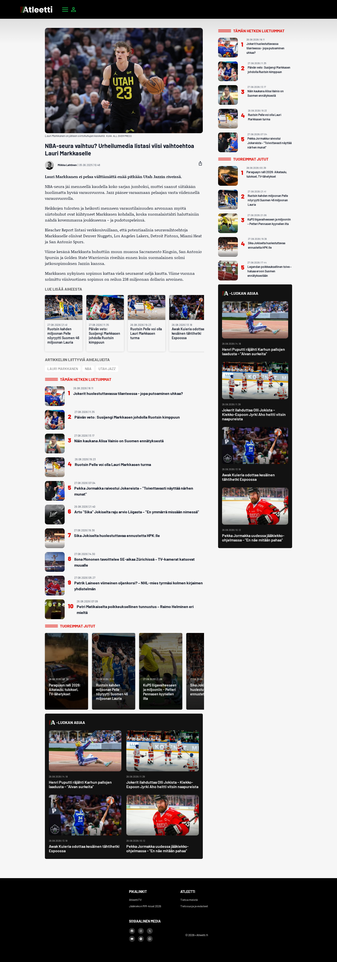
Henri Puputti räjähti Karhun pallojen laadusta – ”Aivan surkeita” (80, 784)
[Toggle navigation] (65, 9)
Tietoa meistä (189, 899)
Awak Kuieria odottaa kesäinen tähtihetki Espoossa (188, 333)
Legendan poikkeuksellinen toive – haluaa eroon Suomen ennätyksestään (269, 271)
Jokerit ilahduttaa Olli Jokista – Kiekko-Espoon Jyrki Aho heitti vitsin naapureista (162, 784)
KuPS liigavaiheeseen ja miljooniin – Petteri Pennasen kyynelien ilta (269, 221)
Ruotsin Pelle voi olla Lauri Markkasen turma (146, 333)
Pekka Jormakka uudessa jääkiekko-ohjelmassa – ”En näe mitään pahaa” (157, 848)
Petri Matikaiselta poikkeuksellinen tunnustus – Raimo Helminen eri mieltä (135, 609)
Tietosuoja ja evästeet (194, 906)
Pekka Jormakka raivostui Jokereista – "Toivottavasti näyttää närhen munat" (133, 491)
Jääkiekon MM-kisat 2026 (145, 906)
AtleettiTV (135, 899)
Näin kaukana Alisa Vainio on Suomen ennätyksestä (119, 440)
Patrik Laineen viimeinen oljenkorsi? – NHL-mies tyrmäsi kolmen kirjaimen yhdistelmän (138, 585)
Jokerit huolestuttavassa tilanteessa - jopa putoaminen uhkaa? (128, 393)
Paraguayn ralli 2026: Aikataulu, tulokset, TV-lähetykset (266, 174)
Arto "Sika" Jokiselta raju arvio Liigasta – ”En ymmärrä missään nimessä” (136, 511)
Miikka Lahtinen (67, 164)
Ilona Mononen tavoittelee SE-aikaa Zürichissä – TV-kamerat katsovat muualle (134, 562)
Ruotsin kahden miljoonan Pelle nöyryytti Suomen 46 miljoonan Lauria (63, 335)
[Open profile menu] (73, 9)
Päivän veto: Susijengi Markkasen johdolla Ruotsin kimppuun (104, 335)
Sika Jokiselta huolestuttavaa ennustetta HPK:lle (117, 535)
